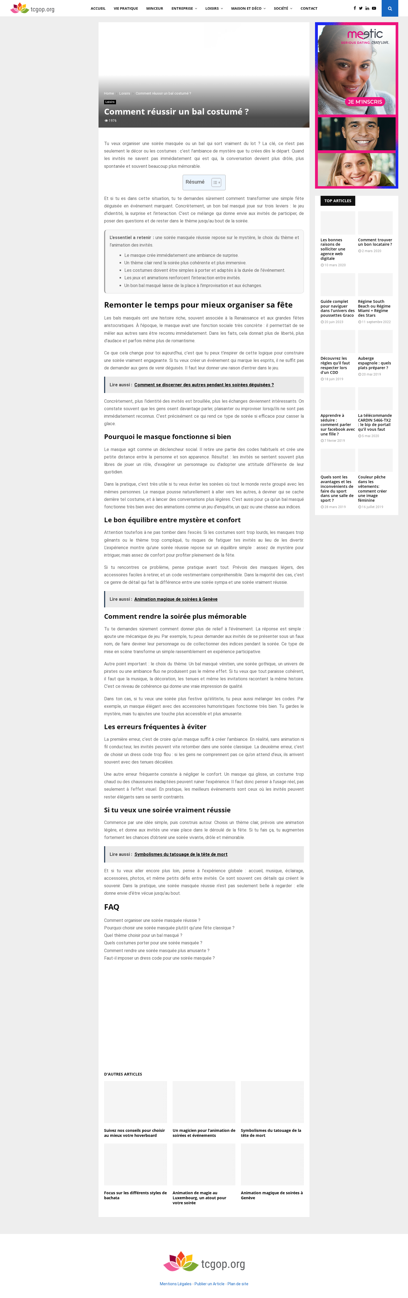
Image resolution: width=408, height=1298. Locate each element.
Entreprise (182, 8)
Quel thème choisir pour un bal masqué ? (143, 935)
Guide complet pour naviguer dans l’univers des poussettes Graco (338, 308)
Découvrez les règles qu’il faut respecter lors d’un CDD (335, 365)
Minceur (154, 8)
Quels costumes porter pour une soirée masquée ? (153, 942)
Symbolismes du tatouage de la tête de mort (271, 1133)
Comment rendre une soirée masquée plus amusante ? (157, 950)
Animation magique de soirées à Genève (272, 1195)
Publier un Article (210, 1284)
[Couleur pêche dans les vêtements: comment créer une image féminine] (375, 460)
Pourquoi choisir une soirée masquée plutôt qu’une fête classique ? (169, 928)
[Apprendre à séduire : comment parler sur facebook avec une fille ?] (338, 398)
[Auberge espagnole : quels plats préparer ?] (375, 341)
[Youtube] (375, 8)
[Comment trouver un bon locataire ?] (375, 222)
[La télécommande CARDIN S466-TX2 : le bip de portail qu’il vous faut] (375, 398)
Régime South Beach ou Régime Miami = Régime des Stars (374, 308)
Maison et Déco (246, 8)
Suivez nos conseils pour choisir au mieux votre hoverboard (134, 1133)
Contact (309, 8)
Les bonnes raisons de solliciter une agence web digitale (333, 249)
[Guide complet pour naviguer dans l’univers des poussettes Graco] (338, 284)
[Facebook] (356, 8)
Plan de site (238, 1284)
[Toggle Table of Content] (213, 182)
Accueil (98, 8)
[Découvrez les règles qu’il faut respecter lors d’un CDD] (338, 341)
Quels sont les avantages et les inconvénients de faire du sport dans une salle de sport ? (337, 488)
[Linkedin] (369, 8)
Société (281, 8)
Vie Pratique (126, 8)
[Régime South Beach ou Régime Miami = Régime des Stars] (375, 284)
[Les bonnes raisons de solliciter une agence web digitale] (338, 222)
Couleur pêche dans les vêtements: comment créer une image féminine (372, 488)
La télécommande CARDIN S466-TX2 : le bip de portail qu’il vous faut (375, 422)
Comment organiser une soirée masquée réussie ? (152, 920)
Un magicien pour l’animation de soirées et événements (204, 1133)
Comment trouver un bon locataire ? (375, 242)
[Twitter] (362, 8)
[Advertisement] (204, 1014)
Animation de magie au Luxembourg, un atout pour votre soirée (199, 1197)
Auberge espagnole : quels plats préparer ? (374, 363)
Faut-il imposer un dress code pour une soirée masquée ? (159, 958)
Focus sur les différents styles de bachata (135, 1195)
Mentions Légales (176, 1284)
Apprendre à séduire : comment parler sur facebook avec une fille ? (338, 425)
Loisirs (212, 8)
